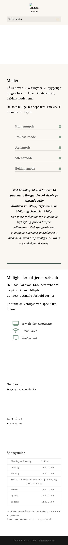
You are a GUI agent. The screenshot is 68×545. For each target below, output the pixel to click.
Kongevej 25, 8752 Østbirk (21, 389)
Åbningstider (16, 453)
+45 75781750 (15, 423)
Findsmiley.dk (46, 540)
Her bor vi (14, 384)
